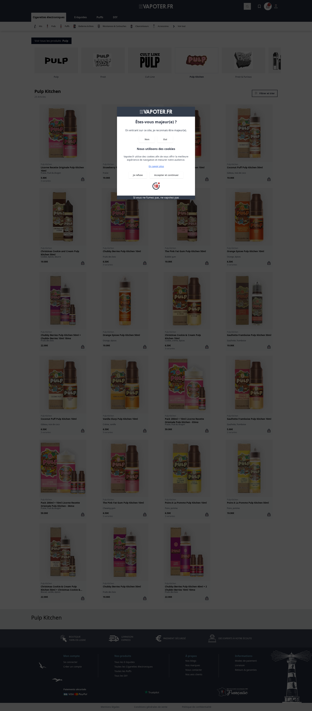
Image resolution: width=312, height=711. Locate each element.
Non (147, 139)
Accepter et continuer (166, 175)
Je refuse (138, 175)
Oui (165, 139)
